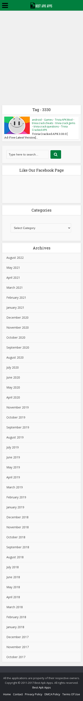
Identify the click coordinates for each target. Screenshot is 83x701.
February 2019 (16, 497)
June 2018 (13, 577)
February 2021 (16, 297)
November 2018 (17, 527)
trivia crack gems (65, 123)
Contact (18, 694)
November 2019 (17, 407)
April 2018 (13, 597)
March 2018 (14, 607)
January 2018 (15, 627)
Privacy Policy (33, 694)
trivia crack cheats (42, 123)
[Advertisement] (41, 54)
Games (48, 120)
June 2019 (13, 457)
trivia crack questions (46, 126)
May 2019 (13, 467)
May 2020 (13, 387)
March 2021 (14, 287)
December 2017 (17, 637)
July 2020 (12, 367)
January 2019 (15, 507)
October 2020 (15, 337)
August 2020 (15, 357)
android (37, 120)
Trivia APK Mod (64, 120)
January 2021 (15, 307)
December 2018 (17, 517)
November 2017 (17, 647)
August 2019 (15, 437)
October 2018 (15, 537)
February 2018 (16, 617)
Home (7, 694)
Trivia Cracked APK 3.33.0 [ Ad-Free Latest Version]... (35, 135)
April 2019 (13, 477)
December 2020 (17, 317)
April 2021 (13, 278)
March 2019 (14, 487)
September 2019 (17, 427)
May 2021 (13, 268)
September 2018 (17, 547)
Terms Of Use (71, 694)
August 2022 (15, 258)
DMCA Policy (52, 694)
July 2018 (12, 567)
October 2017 (15, 657)
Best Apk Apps (41, 687)
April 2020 (13, 397)
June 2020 (13, 377)
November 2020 (17, 327)
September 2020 (17, 347)
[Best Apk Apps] (41, 5)
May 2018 (13, 587)
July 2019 (12, 447)
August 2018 (15, 557)
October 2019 (15, 417)
